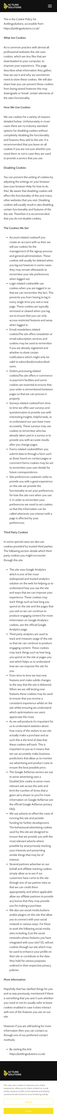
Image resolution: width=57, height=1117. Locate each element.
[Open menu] (49, 6)
